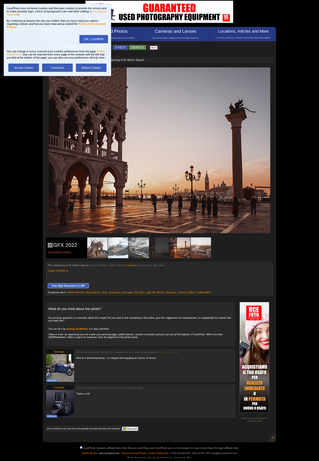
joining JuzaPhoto (77, 328)
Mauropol (171, 292)
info (259, 421)
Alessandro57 (92, 292)
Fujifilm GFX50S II (58, 270)
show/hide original (168, 352)
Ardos (105, 292)
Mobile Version (89, 453)
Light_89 (150, 292)
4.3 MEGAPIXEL (162, 226)
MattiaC (160, 292)
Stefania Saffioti (186, 292)
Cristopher (131, 265)
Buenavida (115, 292)
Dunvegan (127, 292)
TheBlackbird (203, 292)
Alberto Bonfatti (75, 292)
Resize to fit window (162, 74)
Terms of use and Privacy (134, 453)
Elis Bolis (139, 292)
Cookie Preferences (158, 453)
